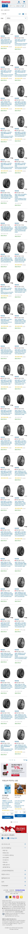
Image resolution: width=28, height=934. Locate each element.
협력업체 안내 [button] (5, 878)
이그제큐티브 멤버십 (8, 855)
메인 (2, 10)
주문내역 (5, 862)
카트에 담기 (8, 817)
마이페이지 (6, 860)
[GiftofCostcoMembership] (14, 832)
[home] (5, 2)
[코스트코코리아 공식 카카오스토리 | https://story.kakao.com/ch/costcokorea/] (21, 897)
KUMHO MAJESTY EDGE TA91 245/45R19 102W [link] (6, 353)
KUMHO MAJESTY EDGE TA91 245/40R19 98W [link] (6, 535)
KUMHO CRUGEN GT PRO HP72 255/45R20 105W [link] (7, 749)
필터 (20, 14)
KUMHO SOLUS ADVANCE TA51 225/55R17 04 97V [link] (21, 44)
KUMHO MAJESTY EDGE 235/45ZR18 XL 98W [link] (20, 413)
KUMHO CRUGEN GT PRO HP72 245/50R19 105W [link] (7, 596)
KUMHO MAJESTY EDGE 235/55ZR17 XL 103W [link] (20, 687)
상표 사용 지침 (14, 893)
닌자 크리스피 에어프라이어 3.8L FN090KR (20, 802)
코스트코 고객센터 (7, 835)
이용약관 (11, 890)
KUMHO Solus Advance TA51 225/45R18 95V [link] (20, 135)
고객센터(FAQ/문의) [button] (7, 870)
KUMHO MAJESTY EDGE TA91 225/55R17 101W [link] (20, 291)
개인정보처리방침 (20, 890)
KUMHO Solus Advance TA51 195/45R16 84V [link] (6, 413)
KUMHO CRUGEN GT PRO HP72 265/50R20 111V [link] (21, 718)
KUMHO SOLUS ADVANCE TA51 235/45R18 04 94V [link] (7, 168)
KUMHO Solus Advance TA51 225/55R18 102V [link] (6, 504)
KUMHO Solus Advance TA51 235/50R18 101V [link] (20, 353)
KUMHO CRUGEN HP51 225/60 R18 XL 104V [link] (20, 322)
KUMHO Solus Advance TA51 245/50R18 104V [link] (20, 444)
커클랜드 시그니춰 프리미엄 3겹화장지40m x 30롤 (7, 802)
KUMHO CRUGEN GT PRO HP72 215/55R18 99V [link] (21, 596)
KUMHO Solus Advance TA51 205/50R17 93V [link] (20, 626)
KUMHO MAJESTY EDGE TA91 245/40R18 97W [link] (6, 718)
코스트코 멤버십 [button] (6, 848)
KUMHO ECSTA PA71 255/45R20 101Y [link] (5, 626)
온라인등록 (6, 857)
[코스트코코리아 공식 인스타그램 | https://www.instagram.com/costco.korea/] (14, 897)
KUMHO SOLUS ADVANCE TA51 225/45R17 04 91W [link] (21, 168)
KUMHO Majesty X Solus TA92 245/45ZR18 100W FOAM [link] (20, 200)
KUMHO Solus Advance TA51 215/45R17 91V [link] (20, 383)
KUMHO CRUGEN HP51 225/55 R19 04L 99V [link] (6, 444)
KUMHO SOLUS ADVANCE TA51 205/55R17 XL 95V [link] (7, 293)
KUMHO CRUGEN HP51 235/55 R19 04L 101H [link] (6, 43)
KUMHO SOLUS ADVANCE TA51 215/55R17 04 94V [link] (7, 75)
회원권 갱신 (6, 853)
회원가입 (5, 850)
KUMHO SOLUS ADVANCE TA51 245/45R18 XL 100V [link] (7, 137)
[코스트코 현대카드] (14, 776)
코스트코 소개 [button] (5, 844)
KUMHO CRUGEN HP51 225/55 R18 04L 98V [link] (20, 261)
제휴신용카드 (6, 864)
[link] (7, 34)
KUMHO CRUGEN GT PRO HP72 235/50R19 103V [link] (21, 748)
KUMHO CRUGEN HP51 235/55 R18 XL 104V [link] (20, 504)
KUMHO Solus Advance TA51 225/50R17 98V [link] (6, 383)
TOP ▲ (25, 760)
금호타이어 (6, 10)
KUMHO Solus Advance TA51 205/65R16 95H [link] (20, 105)
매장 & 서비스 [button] (5, 874)
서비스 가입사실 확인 (7, 925)
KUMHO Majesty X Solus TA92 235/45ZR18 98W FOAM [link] (20, 231)
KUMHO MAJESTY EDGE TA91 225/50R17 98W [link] (20, 565)
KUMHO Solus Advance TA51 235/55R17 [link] (6, 322)
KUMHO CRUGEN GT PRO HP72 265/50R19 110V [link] (7, 261)
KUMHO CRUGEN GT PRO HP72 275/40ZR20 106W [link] (21, 658)
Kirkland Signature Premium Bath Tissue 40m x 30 (7, 807)
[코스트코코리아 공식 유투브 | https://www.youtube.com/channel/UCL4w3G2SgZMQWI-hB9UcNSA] (17, 897)
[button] (23, 5)
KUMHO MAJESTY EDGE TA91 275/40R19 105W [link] (6, 656)
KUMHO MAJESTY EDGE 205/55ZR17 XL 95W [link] (6, 687)
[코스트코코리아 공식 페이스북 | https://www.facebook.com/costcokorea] (7, 897)
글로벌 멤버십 (6, 867)
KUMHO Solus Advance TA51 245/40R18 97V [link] (20, 535)
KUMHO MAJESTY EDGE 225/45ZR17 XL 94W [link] (6, 565)
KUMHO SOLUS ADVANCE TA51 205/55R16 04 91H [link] (21, 75)
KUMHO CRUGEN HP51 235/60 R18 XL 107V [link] (6, 105)
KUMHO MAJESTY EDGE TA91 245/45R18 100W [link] (6, 230)
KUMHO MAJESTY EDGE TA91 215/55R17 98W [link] (6, 197)
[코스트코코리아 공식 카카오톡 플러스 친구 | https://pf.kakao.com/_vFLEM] (10, 897)
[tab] (14, 844)
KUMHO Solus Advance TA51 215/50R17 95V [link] (6, 474)
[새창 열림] (3, 914)
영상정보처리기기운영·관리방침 (14, 891)
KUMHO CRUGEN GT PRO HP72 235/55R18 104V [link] (21, 474)
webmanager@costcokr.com (12, 910)
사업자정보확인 (19, 911)
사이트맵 (5, 890)
